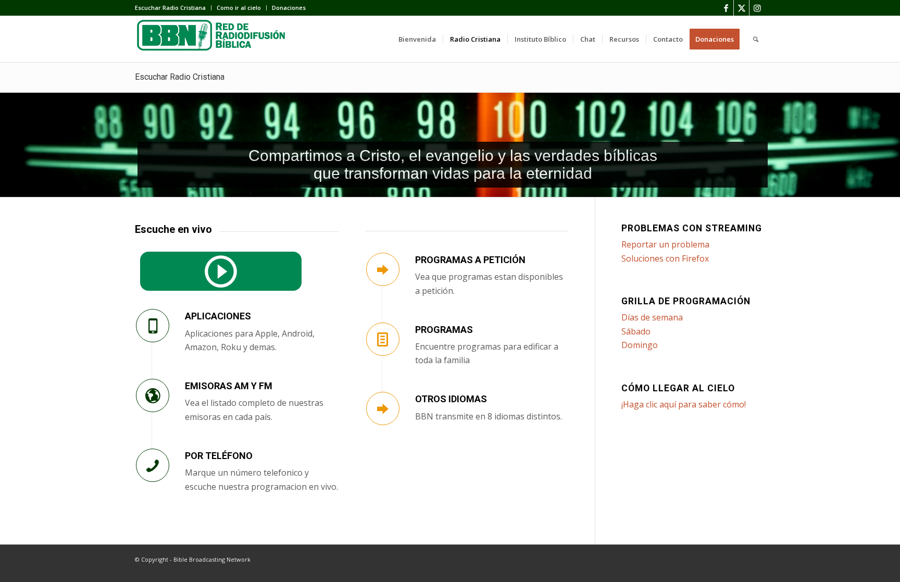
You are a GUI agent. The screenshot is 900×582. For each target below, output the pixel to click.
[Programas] (382, 339)
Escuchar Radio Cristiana (170, 7)
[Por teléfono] (152, 465)
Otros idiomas (451, 398)
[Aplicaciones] (152, 325)
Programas (444, 329)
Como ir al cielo (239, 7)
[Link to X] (741, 8)
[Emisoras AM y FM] (152, 395)
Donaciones (289, 7)
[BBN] (213, 39)
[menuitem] (173, 7)
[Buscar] (755, 39)
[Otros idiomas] (382, 408)
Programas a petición (470, 259)
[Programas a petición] (382, 269)
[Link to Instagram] (757, 8)
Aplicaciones (218, 316)
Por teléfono (219, 455)
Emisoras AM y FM (228, 385)
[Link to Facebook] (725, 8)
